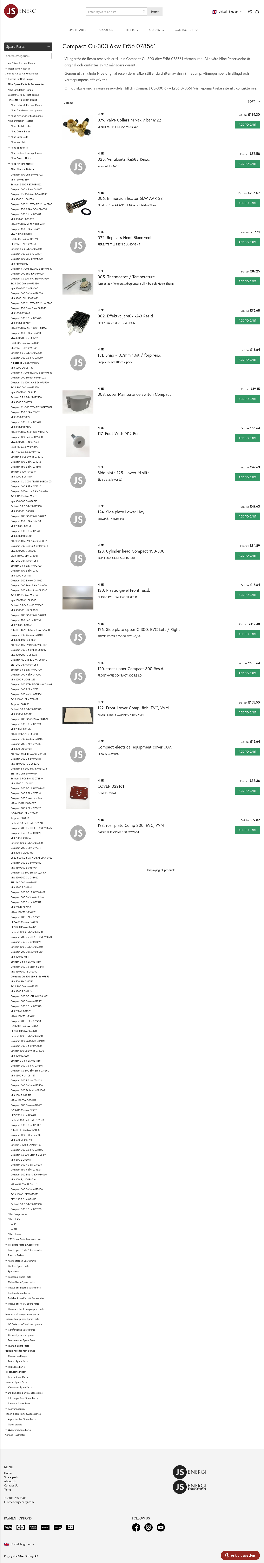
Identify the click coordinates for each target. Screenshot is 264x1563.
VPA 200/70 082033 (22, 234)
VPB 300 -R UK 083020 (23, 639)
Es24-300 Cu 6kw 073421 (24, 986)
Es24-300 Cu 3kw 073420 (25, 387)
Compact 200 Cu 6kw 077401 (26, 1105)
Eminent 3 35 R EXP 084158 (26, 1060)
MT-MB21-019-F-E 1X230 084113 (28, 224)
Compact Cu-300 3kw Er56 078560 (30, 1070)
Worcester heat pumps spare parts (26, 1309)
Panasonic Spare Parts (19, 1276)
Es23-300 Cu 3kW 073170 (25, 342)
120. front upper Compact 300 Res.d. (131, 668)
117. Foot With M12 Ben (118, 433)
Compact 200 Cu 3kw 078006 (27, 293)
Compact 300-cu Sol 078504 (26, 694)
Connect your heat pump (21, 1335)
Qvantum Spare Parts (19, 1429)
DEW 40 (12, 1229)
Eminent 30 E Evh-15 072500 (26, 1204)
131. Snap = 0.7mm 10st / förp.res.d (129, 355)
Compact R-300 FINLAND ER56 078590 (32, 268)
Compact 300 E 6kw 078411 (26, 422)
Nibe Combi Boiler (20, 131)
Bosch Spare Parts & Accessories (25, 1250)
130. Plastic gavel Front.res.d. (124, 590)
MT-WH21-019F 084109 (23, 912)
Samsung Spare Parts (19, 1403)
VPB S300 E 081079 (21, 402)
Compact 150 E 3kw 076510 (26, 521)
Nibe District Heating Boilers (26, 152)
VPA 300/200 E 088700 (23, 550)
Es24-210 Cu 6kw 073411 (24, 496)
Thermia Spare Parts (18, 1345)
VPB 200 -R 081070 (21, 1011)
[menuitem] (77, 29)
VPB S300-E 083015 (21, 714)
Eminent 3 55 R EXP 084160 (26, 961)
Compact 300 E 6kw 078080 (26, 1045)
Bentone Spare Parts (18, 1292)
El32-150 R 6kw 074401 (23, 243)
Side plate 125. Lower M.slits (123, 472)
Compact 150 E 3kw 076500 (26, 1134)
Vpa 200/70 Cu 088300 (23, 600)
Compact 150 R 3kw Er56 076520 (29, 209)
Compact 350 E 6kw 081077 (26, 833)
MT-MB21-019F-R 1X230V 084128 (28, 753)
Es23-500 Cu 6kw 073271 (24, 238)
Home (8, 1473)
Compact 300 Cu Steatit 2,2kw (27, 966)
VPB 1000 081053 (20, 417)
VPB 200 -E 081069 (21, 837)
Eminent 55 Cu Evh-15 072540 (27, 605)
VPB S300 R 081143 (21, 991)
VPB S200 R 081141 (21, 575)
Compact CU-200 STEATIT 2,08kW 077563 (34, 407)
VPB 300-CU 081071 (21, 748)
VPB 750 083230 (20, 179)
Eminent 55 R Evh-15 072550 (26, 397)
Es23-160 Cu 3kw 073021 (24, 555)
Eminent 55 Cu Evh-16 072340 (27, 456)
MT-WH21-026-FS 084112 (24, 1184)
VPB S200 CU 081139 (22, 367)
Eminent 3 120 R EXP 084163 (26, 1144)
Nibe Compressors (17, 1214)
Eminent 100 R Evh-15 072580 (27, 932)
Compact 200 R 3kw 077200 (26, 674)
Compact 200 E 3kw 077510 (26, 793)
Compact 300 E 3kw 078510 (26, 862)
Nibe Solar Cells (19, 136)
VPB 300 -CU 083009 (22, 219)
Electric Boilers (16, 1255)
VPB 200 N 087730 (21, 907)
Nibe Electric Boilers (22, 169)
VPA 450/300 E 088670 (24, 867)
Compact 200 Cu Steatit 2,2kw (27, 897)
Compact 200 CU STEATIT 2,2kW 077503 (33, 828)
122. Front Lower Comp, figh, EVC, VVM (133, 708)
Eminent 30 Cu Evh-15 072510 (27, 823)
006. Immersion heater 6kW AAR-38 (130, 198)
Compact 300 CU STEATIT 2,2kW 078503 (33, 204)
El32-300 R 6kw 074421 (23, 927)
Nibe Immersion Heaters (20, 120)
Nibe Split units (19, 147)
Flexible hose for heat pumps (20, 1350)
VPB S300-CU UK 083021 (24, 610)
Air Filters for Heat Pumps (21, 63)
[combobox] (116, 11)
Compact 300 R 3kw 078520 (26, 1006)
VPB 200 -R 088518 (21, 1095)
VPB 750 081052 (19, 263)
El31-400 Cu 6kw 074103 (24, 922)
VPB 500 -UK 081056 (22, 981)
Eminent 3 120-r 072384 (23, 471)
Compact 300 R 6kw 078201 (26, 724)
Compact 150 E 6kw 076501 (26, 466)
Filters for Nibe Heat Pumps (22, 99)
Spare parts (11, 1477)
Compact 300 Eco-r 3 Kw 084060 (29, 1174)
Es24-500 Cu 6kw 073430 (25, 283)
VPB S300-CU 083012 (22, 511)
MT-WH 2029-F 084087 (23, 803)
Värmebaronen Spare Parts (22, 1260)
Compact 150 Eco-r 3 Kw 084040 (28, 308)
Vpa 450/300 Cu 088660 (24, 288)
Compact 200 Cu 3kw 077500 (27, 1085)
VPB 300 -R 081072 (21, 427)
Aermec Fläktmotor (15, 1434)
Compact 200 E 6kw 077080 (26, 743)
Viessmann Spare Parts (20, 1387)
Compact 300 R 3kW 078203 (26, 1164)
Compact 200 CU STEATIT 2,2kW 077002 (32, 936)
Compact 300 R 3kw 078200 (26, 1209)
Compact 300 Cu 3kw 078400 (27, 738)
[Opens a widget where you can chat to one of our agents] (240, 1556)
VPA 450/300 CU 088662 (24, 877)
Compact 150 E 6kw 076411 (25, 229)
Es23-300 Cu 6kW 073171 (24, 1026)
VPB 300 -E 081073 (21, 323)
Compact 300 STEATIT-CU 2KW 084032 (32, 684)
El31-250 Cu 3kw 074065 (24, 664)
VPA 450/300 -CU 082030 (25, 763)
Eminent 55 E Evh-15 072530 (26, 506)
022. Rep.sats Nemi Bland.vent (125, 237)
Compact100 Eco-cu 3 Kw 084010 (29, 659)
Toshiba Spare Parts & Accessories (26, 1298)
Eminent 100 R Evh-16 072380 (27, 842)
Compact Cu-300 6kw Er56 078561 (30, 976)
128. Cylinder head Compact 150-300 (131, 551)
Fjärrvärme (13, 1271)
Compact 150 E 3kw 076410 (26, 333)
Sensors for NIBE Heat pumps (23, 94)
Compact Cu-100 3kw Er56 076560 (30, 382)
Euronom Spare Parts (16, 1382)
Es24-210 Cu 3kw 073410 (24, 595)
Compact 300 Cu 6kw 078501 (27, 1065)
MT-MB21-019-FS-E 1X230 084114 (29, 328)
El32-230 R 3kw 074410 (23, 1199)
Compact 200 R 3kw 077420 (26, 808)
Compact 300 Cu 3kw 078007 (27, 357)
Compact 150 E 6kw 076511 (25, 412)
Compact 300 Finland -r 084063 (28, 1090)
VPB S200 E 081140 (21, 476)
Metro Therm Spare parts (21, 1282)
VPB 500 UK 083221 (21, 1139)
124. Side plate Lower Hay (121, 512)
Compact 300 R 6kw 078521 (26, 902)
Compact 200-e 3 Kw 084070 (26, 189)
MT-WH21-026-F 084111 (23, 1100)
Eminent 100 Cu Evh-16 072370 (27, 1050)
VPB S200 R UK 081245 (23, 679)
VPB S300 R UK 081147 (23, 1075)
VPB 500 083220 (20, 1055)
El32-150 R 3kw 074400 (24, 347)
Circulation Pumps (17, 1356)
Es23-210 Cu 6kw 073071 (24, 1110)
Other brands (15, 1424)
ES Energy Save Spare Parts (23, 1398)
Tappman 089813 (20, 818)
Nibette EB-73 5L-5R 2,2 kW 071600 (30, 630)
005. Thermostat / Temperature (126, 276)
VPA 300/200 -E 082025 (24, 654)
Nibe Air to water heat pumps (26, 115)
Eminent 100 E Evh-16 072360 (27, 946)
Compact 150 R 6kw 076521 (26, 1169)
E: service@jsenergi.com (19, 1502)
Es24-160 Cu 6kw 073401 (24, 699)
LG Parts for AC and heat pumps (25, 1324)
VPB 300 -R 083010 (21, 536)
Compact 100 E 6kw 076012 (26, 461)
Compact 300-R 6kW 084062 (26, 580)
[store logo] (20, 11)
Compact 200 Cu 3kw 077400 (27, 1189)
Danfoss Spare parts (18, 1266)
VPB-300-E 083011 (21, 1159)
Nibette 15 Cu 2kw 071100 (25, 362)
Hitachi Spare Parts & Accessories (23, 1413)
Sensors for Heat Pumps (20, 78)
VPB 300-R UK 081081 (22, 852)
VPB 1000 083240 (20, 313)
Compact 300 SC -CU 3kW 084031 (29, 996)
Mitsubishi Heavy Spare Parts (23, 1303)
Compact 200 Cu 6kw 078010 (26, 951)
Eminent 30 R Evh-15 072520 (26, 709)
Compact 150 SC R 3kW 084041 (28, 1040)
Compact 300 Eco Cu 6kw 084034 (29, 545)
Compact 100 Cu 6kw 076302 (26, 174)
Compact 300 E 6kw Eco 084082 (28, 649)
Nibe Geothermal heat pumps (26, 110)
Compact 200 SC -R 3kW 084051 (28, 516)
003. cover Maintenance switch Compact (134, 394)
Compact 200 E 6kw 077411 (25, 917)
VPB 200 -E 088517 (21, 729)
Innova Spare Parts (18, 1377)
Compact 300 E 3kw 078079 (26, 1125)
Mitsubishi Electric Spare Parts (24, 1287)
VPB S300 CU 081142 (22, 783)
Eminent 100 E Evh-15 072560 (27, 1035)
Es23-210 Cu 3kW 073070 (24, 446)
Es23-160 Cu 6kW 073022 (24, 1194)
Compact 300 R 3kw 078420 (26, 318)
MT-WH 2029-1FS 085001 (24, 734)
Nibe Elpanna (15, 1233)
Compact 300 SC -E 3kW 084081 (28, 892)
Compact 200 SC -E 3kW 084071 (28, 615)
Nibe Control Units (21, 158)
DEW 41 (12, 1224)
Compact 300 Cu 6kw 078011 (26, 253)
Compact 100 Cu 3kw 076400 (27, 436)
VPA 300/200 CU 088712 (24, 337)
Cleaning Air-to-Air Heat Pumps (21, 73)
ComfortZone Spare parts (21, 1329)
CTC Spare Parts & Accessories (24, 1239)
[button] (254, 101)
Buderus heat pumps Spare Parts (22, 1318)
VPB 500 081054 (20, 956)
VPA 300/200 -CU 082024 (25, 441)
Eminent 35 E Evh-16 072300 (26, 669)
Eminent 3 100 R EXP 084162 (26, 184)
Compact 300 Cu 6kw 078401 (27, 635)
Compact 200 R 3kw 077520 (26, 486)
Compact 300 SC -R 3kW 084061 (28, 788)
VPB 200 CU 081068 (21, 625)
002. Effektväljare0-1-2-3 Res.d (125, 316)
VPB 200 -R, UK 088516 (23, 1179)
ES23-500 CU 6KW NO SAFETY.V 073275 (33, 857)
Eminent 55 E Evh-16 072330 (26, 352)
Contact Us (11, 1485)
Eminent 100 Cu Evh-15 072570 (27, 1120)
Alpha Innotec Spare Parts (21, 1419)
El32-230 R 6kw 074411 (23, 1115)
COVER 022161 (111, 786)
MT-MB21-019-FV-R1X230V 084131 (29, 644)
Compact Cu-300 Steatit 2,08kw (28, 872)
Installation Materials (19, 68)
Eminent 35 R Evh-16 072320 (26, 565)
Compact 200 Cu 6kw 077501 (26, 1001)
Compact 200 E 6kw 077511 (25, 689)
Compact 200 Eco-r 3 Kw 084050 (29, 585)
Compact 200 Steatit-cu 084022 (28, 377)
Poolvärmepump (16, 1408)
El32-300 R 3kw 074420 (24, 1031)
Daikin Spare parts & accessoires (25, 1392)
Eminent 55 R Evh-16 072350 (26, 248)
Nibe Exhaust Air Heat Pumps (26, 105)
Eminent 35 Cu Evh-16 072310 (27, 778)
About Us (10, 1481)
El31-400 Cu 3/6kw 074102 (25, 451)
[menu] (132, 29)
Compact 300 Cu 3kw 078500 (27, 1149)
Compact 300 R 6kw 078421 (26, 214)
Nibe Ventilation (19, 142)
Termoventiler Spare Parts (21, 1340)
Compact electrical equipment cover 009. (135, 747)
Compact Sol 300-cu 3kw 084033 (29, 768)
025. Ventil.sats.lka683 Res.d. (124, 159)
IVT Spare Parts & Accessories (23, 1244)
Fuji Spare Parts (16, 1366)
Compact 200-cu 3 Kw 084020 (27, 273)
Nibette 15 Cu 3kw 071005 (25, 1130)
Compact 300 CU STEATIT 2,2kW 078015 (33, 303)
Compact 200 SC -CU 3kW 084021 (29, 719)
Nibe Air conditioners (22, 163)
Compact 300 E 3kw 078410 (26, 531)
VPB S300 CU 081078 (22, 199)
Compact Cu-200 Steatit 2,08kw (28, 1154)
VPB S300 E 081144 (21, 887)
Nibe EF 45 (14, 1219)
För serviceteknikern (15, 1371)
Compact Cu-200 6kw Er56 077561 (29, 194)
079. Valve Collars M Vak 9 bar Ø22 (129, 120)
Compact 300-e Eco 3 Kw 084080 (29, 590)
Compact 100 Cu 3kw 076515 (26, 620)
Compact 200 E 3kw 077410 (26, 1021)
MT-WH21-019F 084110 (23, 1016)
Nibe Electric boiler (21, 126)
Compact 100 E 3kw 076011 (25, 570)
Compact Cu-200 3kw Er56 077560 (30, 278)
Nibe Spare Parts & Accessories (26, 84)
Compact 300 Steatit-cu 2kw (26, 798)
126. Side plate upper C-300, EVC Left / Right (139, 629)
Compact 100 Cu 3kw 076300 (27, 258)
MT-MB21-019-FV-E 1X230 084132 (29, 540)
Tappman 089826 (20, 704)
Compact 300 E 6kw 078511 (26, 758)
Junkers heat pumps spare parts (22, 1313)
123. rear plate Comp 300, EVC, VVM (131, 825)
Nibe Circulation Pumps (20, 89)
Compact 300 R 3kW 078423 (26, 1080)
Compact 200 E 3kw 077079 (26, 847)
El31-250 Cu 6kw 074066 (24, 560)
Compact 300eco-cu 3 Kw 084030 (29, 491)
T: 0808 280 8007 (15, 1498)
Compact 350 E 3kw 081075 (26, 941)
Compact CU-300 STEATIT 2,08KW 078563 (34, 481)
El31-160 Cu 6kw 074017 (24, 773)
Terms (7, 1489)
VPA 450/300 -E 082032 (24, 971)
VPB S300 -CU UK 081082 (24, 298)
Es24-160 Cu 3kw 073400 (24, 813)
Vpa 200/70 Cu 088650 (23, 392)
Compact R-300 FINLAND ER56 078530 (32, 372)
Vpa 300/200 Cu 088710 (24, 501)
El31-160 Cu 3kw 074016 (24, 882)
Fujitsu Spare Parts (18, 1361)
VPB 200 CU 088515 (21, 526)
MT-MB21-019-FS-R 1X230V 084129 (29, 432)
